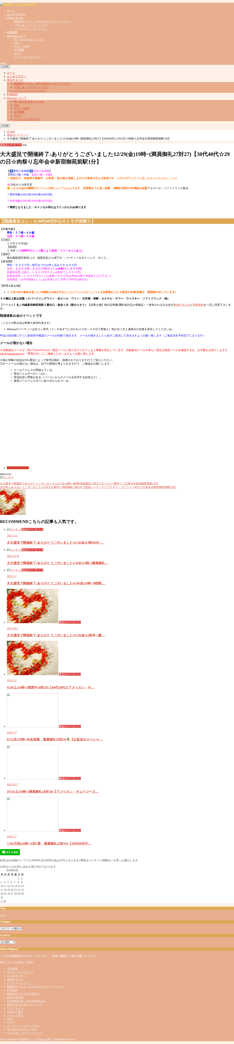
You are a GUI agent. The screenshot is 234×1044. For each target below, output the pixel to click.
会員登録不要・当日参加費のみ (26, 1001)
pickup (2, 915)
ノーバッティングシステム (30, 28)
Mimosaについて (17, 35)
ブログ (18, 53)
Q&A (17, 43)
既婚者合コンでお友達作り (23, 993)
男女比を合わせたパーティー (24, 1004)
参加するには (15, 17)
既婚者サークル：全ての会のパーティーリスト (42, 21)
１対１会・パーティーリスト (31, 25)
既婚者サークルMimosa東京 (36, 1039)
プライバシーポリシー (27, 57)
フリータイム (15, 1008)
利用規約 (12, 32)
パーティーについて (19, 983)
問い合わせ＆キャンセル (29, 39)
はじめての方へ (16, 14)
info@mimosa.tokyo (11, 353)
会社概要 (19, 49)
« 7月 (3, 901)
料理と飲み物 (15, 997)
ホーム (11, 10)
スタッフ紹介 (22, 46)
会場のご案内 (15, 1011)
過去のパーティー (18, 467)
